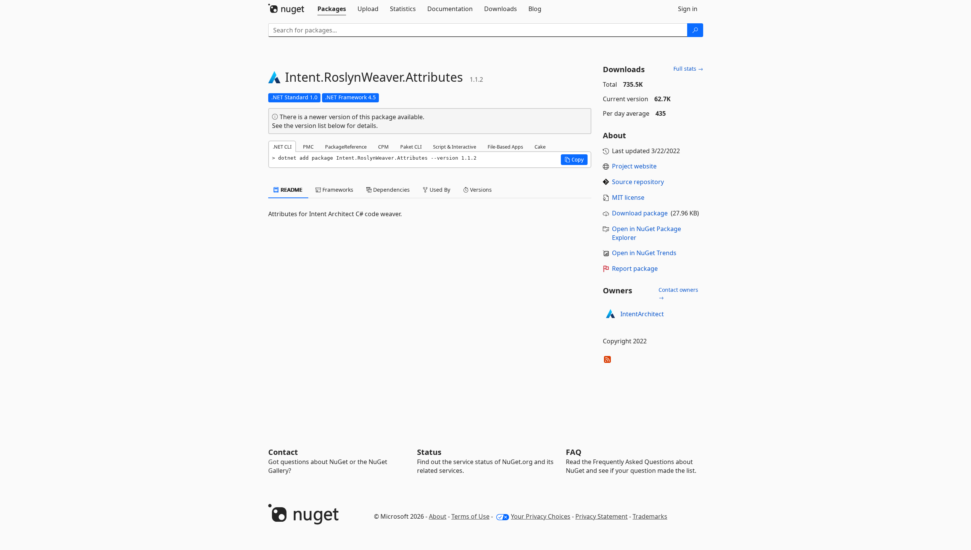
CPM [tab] (383, 146)
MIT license (628, 197)
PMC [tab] (308, 146)
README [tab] (291, 189)
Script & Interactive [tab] (454, 146)
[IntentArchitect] (610, 314)
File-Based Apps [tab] (505, 146)
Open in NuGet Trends (644, 253)
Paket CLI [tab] (411, 146)
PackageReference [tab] (346, 146)
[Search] (695, 30)
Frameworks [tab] (337, 189)
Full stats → (688, 68)
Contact (283, 452)
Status (429, 452)
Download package (640, 213)
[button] (574, 159)
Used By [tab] (439, 189)
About (437, 516)
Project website (634, 166)
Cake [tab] (540, 146)
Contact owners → (678, 293)
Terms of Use (470, 516)
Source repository (638, 182)
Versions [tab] (480, 189)
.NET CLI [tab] (282, 146)
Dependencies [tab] (391, 189)
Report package (635, 268)
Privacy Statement (601, 516)
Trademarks (650, 516)
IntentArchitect (642, 314)
